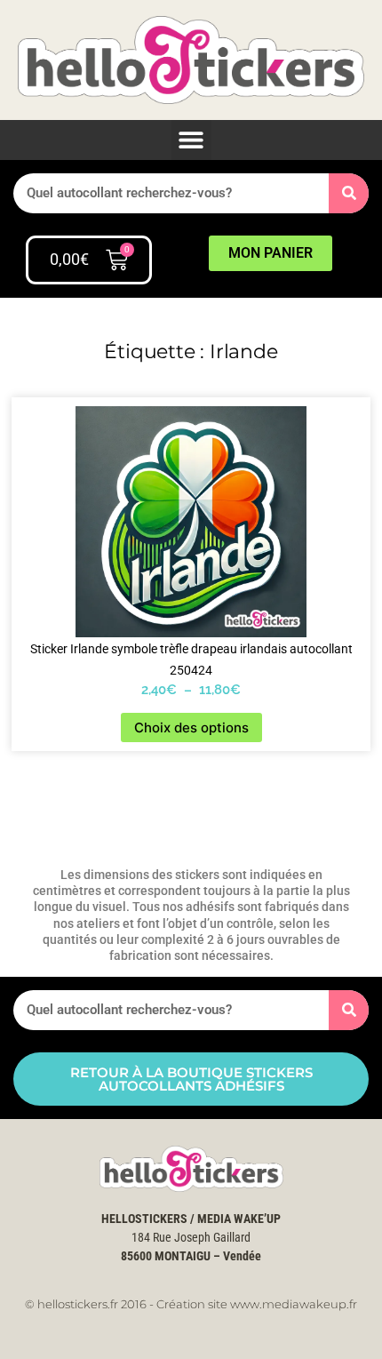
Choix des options (191, 727)
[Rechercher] (349, 193)
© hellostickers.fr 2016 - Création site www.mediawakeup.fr (191, 1304)
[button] (191, 140)
